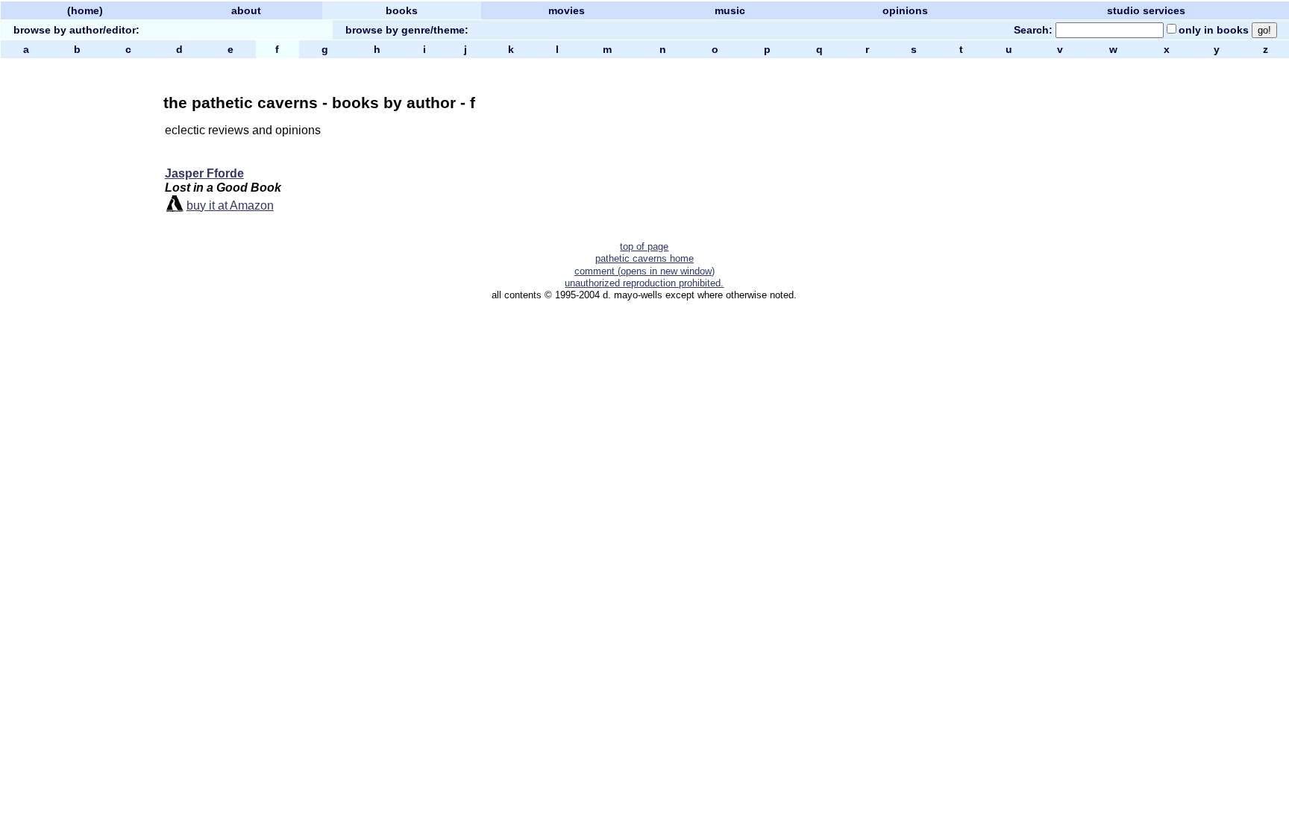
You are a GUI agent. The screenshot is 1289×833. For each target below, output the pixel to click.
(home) (85, 10)
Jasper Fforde (204, 173)
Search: (1033, 30)
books (402, 10)
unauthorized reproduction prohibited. (644, 283)
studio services (1146, 10)
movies (566, 10)
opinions (905, 10)
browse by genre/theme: (406, 30)
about (246, 10)
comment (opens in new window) (644, 271)
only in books (1214, 30)
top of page (644, 246)
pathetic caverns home (644, 258)
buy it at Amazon (230, 205)
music (730, 10)
